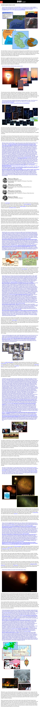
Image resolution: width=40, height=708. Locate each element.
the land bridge (24, 268)
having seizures (3, 363)
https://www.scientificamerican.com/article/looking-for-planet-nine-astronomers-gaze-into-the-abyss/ (19, 534)
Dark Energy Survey (5, 548)
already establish (23, 206)
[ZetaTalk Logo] (21, 2)
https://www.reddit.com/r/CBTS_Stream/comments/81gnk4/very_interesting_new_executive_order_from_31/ (20, 166)
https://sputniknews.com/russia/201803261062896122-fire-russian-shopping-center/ (16, 619)
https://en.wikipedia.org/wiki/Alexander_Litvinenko (10, 304)
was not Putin (14, 320)
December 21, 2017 (12, 207)
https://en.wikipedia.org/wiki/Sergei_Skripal (23, 294)
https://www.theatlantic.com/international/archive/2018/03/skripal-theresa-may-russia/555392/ (18, 282)
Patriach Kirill (15, 565)
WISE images (10, 547)
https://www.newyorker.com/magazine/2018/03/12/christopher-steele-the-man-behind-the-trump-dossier (19, 310)
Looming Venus (35, 512)
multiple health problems (9, 362)
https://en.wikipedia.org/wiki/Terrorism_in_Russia (10, 632)
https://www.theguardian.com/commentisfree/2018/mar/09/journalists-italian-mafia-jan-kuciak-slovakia (19, 239)
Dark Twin (16, 513)
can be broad (7, 202)
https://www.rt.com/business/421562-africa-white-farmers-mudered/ (22, 399)
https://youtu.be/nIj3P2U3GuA (20, 9)
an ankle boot (16, 365)
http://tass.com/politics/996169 (23, 628)
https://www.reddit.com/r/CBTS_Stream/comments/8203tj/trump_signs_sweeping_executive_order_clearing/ (20, 169)
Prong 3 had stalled (17, 546)
